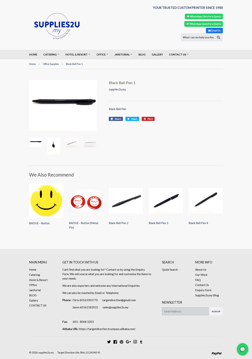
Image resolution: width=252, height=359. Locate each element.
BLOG (142, 54)
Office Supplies (51, 63)
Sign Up (216, 311)
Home (33, 54)
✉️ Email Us (214, 30)
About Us (200, 269)
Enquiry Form (203, 290)
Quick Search (170, 269)
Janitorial (122, 54)
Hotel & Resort (76, 54)
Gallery (157, 54)
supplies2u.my (46, 352)
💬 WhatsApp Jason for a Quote (203, 23)
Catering (50, 54)
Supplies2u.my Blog (207, 295)
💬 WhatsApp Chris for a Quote (204, 16)
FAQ (198, 280)
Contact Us (202, 285)
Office (101, 54)
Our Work (201, 274)
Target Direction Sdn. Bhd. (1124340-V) (78, 352)
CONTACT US (178, 54)
